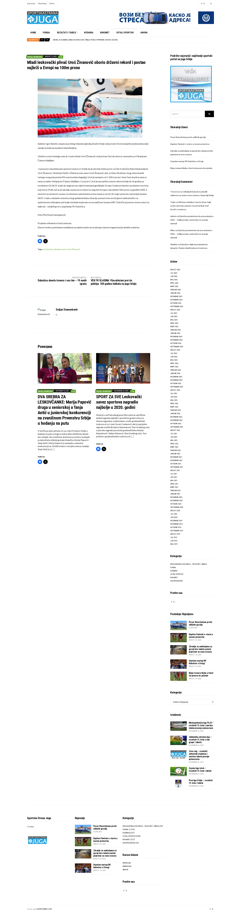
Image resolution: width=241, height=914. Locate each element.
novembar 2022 (176, 420)
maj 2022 (173, 440)
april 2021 (174, 484)
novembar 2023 (176, 380)
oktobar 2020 (175, 504)
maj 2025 (173, 320)
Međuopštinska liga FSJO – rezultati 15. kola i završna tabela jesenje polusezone (201, 725)
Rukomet (104, 32)
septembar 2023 (176, 387)
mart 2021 (174, 487)
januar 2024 (175, 373)
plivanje (57, 249)
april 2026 (174, 283)
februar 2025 (175, 330)
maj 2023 (173, 400)
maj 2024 (173, 360)
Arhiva (52, 3)
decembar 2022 (176, 417)
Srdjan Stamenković (67, 309)
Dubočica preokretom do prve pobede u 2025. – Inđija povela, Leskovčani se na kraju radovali (192, 220)
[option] (133, 40)
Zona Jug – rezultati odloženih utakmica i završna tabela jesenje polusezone (199, 755)
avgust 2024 (175, 350)
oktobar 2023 (175, 383)
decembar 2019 (176, 521)
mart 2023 (174, 407)
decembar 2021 (176, 457)
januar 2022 (175, 454)
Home (33, 32)
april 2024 (174, 363)
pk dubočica (48, 249)
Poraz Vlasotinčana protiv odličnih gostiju (188, 137)
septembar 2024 (176, 347)
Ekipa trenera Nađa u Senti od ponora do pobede (191, 168)
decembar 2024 (176, 336)
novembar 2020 (176, 500)
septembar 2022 (176, 427)
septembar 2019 (176, 531)
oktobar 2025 (175, 303)
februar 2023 (175, 410)
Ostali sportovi (125, 32)
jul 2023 (173, 393)
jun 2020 (173, 517)
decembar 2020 (176, 497)
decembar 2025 (176, 296)
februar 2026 (175, 290)
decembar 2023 (176, 377)
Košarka (88, 32)
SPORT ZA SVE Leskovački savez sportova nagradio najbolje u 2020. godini (119, 402)
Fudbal (46, 32)
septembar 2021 (176, 467)
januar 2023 (175, 413)
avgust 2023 (175, 390)
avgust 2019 (175, 534)
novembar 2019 (176, 524)
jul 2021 (173, 474)
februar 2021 (175, 490)
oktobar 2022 (175, 423)
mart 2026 (174, 286)
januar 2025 (175, 333)
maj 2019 (173, 544)
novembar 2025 (176, 300)
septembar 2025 (176, 306)
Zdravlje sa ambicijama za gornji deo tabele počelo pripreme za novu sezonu (85, 40)
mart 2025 (174, 326)
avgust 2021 (175, 470)
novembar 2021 (176, 460)
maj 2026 (173, 280)
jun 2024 (173, 357)
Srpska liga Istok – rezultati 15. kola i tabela (200, 769)
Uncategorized (176, 581)
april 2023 (174, 403)
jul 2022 (173, 434)
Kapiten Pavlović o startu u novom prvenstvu (189, 144)
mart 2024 (174, 367)
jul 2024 (173, 353)
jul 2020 (173, 514)
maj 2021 (173, 480)
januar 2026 (175, 293)
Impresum (31, 3)
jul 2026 (173, 273)
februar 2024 (175, 370)
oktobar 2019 (175, 527)
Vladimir (173, 244)
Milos (172, 230)
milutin (173, 216)
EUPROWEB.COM (44, 909)
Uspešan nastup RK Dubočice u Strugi (186, 161)
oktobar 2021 (175, 464)
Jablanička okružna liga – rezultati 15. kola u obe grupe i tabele (200, 740)
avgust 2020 (175, 510)
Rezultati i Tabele (66, 32)
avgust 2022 (175, 430)
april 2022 (174, 444)
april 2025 (174, 323)
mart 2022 (174, 447)
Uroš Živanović (73, 249)
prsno (64, 249)
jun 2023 (173, 397)
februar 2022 (175, 450)
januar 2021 (175, 494)
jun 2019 (173, 541)
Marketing (42, 3)
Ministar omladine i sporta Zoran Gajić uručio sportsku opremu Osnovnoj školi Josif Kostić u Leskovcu (190, 206)
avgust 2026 (175, 270)
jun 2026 (173, 276)
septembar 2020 (176, 507)
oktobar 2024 (175, 343)
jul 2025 (173, 313)
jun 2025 (173, 316)
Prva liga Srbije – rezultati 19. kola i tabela (201, 781)
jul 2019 (173, 537)
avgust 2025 (175, 310)
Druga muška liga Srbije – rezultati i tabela (188, 564)
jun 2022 (173, 437)
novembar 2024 (176, 340)
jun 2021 (173, 477)
